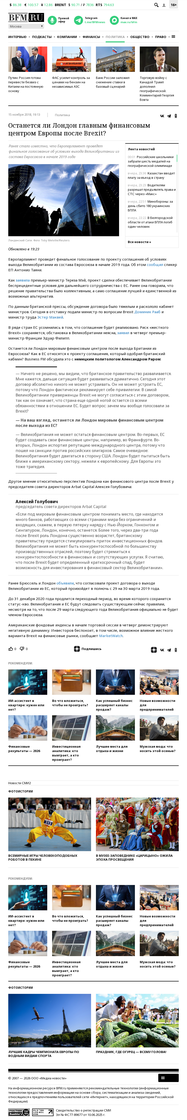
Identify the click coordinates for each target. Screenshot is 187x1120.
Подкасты (42, 37)
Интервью (17, 37)
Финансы (91, 37)
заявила (23, 280)
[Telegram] (169, 116)
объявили (65, 583)
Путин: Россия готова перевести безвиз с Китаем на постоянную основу (25, 84)
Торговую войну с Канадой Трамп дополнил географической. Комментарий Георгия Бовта (157, 88)
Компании (67, 37)
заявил (123, 332)
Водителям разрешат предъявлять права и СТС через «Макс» (152, 189)
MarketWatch (111, 635)
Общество (140, 37)
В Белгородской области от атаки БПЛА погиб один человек (150, 222)
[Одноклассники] (176, 116)
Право (160, 37)
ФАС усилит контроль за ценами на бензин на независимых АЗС (71, 82)
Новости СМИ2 (19, 783)
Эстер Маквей (50, 317)
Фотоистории (20, 791)
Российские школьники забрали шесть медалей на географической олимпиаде (151, 161)
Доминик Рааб (147, 311)
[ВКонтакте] (162, 116)
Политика (115, 37)
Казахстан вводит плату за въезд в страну (151, 175)
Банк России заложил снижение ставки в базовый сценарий (113, 82)
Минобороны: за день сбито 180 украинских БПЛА (150, 205)
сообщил (155, 264)
